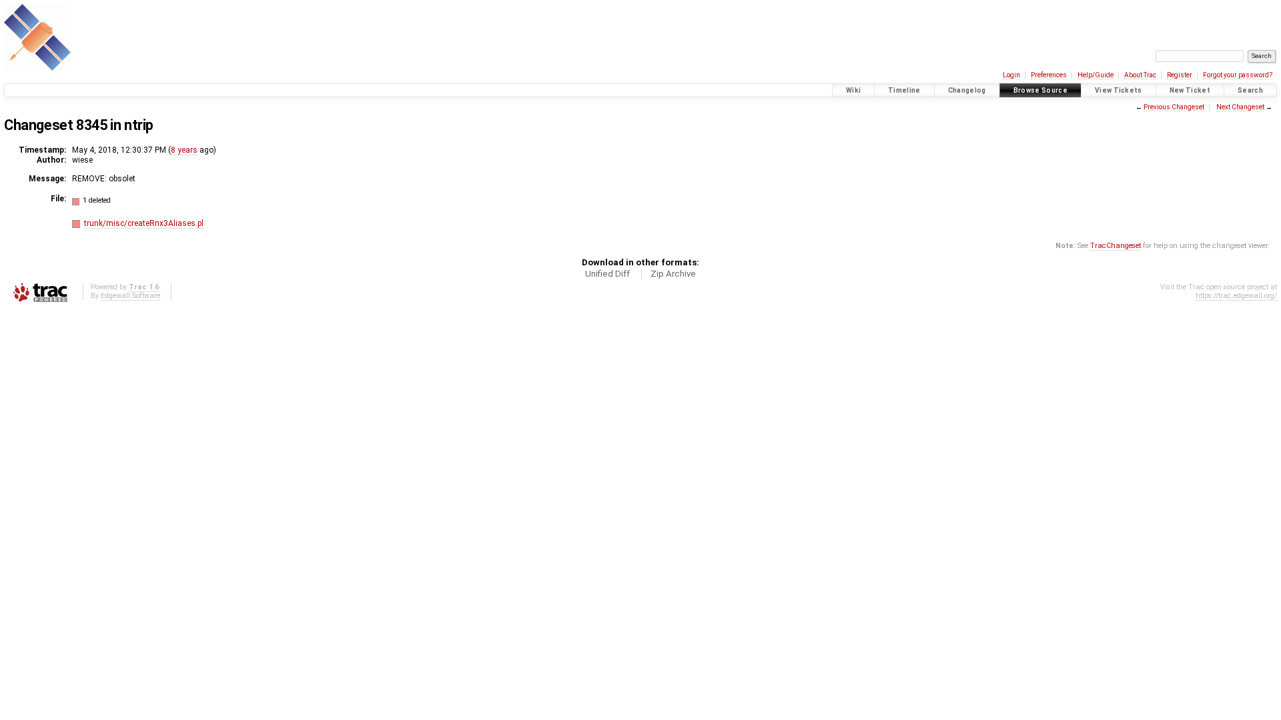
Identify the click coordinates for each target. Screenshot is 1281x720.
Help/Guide (1096, 75)
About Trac (1140, 75)
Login (1011, 75)
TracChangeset (1115, 245)
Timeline (904, 90)
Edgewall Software (130, 295)
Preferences (1049, 75)
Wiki (853, 90)
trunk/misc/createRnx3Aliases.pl (143, 223)
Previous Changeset (1174, 107)
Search (1250, 90)
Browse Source (1040, 90)
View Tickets (1118, 90)
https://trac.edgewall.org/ (1236, 295)
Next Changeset (1240, 107)
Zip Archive (673, 274)
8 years (184, 150)
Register (1179, 75)
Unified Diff (607, 274)
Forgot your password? (1237, 75)
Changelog (967, 90)
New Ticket (1190, 90)
